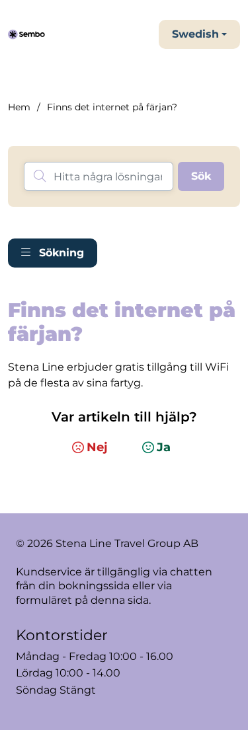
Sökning (60, 252)
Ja (164, 447)
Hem (19, 107)
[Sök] (201, 176)
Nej (97, 447)
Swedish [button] (195, 34)
